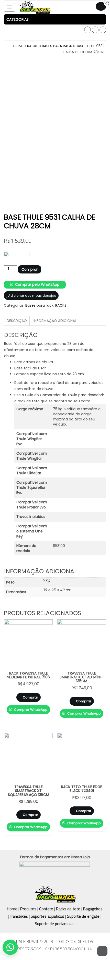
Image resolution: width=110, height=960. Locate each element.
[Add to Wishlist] (39, 703)
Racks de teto (68, 909)
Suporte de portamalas (54, 923)
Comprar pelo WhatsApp (37, 284)
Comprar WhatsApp (30, 709)
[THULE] (16, 258)
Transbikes (19, 916)
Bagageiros (93, 909)
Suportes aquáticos (47, 916)
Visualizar (30, 627)
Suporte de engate (83, 916)
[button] (55, 19)
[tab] (55, 19)
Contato (46, 909)
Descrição (17, 320)
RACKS (32, 45)
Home (18, 45)
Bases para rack (57, 45)
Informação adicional (55, 320)
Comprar (29, 269)
